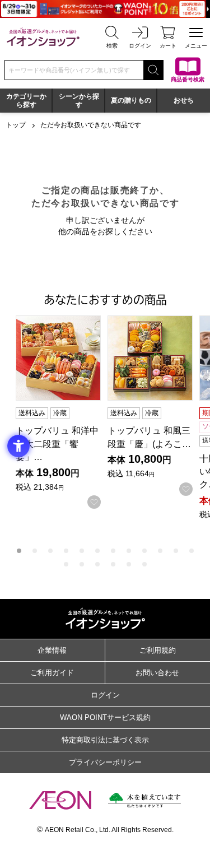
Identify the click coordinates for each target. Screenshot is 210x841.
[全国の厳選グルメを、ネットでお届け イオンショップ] (43, 37)
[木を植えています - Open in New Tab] (144, 800)
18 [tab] (144, 564)
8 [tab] (129, 551)
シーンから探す (79, 100)
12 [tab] (191, 551)
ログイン (105, 695)
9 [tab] (144, 551)
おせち (184, 100)
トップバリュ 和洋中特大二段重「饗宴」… (57, 443)
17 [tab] (129, 564)
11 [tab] (176, 551)
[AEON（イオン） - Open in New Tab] (60, 800)
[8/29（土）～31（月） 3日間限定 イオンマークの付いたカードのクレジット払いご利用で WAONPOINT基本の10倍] (105, 9)
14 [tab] (82, 564)
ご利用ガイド (52, 672)
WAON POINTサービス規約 (105, 717)
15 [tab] (97, 564)
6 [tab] (97, 551)
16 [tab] (113, 564)
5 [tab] (82, 551)
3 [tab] (50, 551)
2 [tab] (34, 551)
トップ (16, 125)
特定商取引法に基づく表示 (105, 740)
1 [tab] (19, 551)
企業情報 (52, 650)
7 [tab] (113, 551)
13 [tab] (66, 564)
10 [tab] (160, 551)
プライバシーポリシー (105, 762)
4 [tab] (66, 551)
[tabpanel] (62, 412)
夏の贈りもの (131, 100)
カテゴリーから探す (26, 100)
